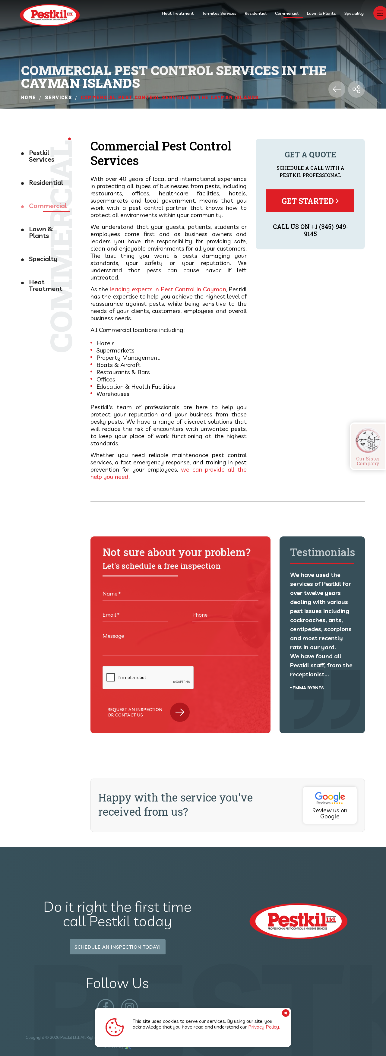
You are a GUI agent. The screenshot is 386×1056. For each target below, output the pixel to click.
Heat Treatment (178, 13)
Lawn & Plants (321, 13)
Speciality (354, 13)
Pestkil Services (41, 156)
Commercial (287, 13)
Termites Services (219, 13)
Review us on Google (329, 813)
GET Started (309, 201)
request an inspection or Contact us (135, 712)
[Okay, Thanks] (286, 1013)
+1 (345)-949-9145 (326, 230)
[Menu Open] (380, 13)
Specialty (43, 259)
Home (28, 97)
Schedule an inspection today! (117, 947)
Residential (256, 13)
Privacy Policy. (264, 1027)
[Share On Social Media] (356, 89)
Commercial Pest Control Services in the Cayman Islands (170, 97)
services (58, 97)
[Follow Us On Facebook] (105, 1007)
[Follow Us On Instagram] (129, 1007)
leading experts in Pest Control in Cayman (168, 289)
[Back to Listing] (336, 89)
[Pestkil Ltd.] (50, 15)
